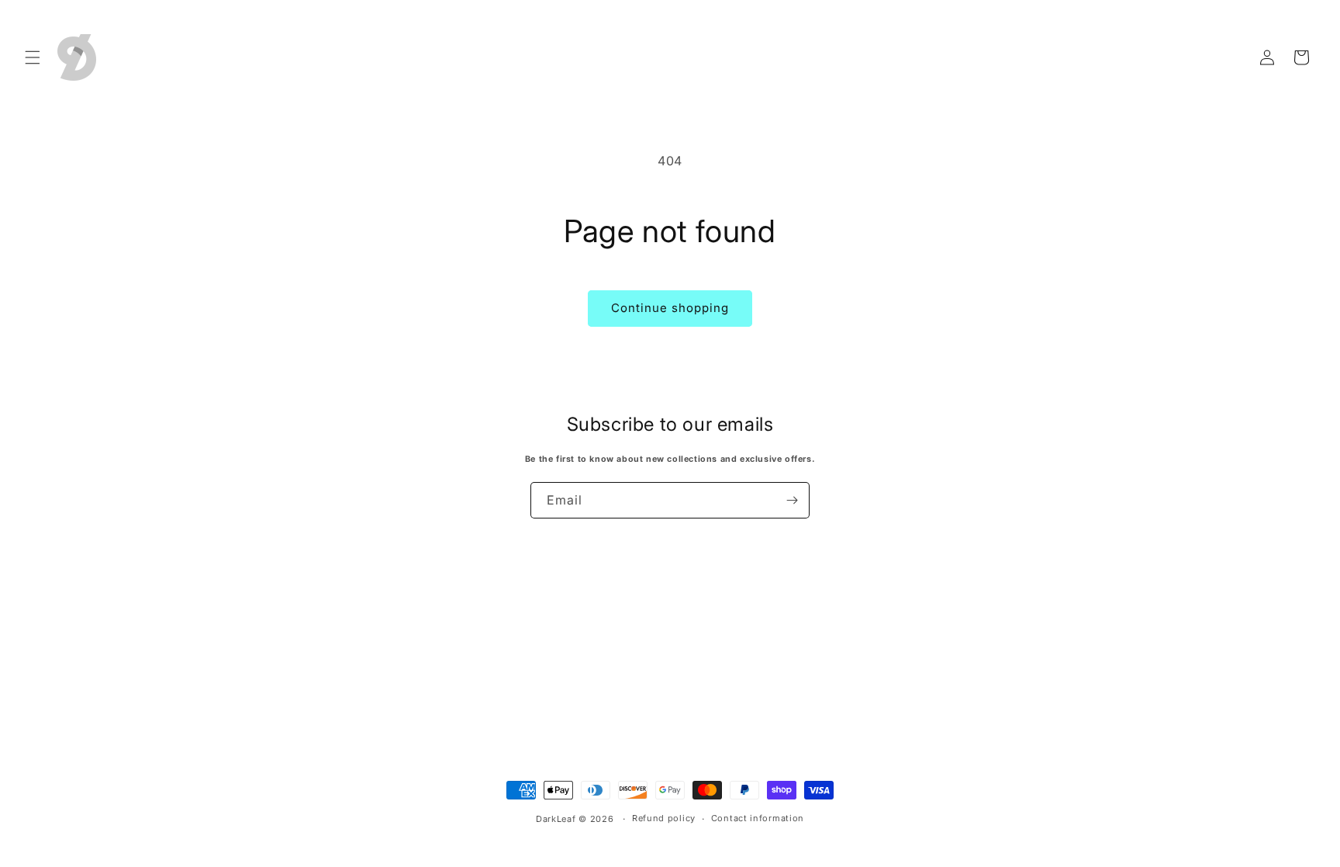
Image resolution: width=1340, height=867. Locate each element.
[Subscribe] (792, 500)
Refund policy (664, 818)
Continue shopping (670, 307)
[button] (33, 57)
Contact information (757, 818)
